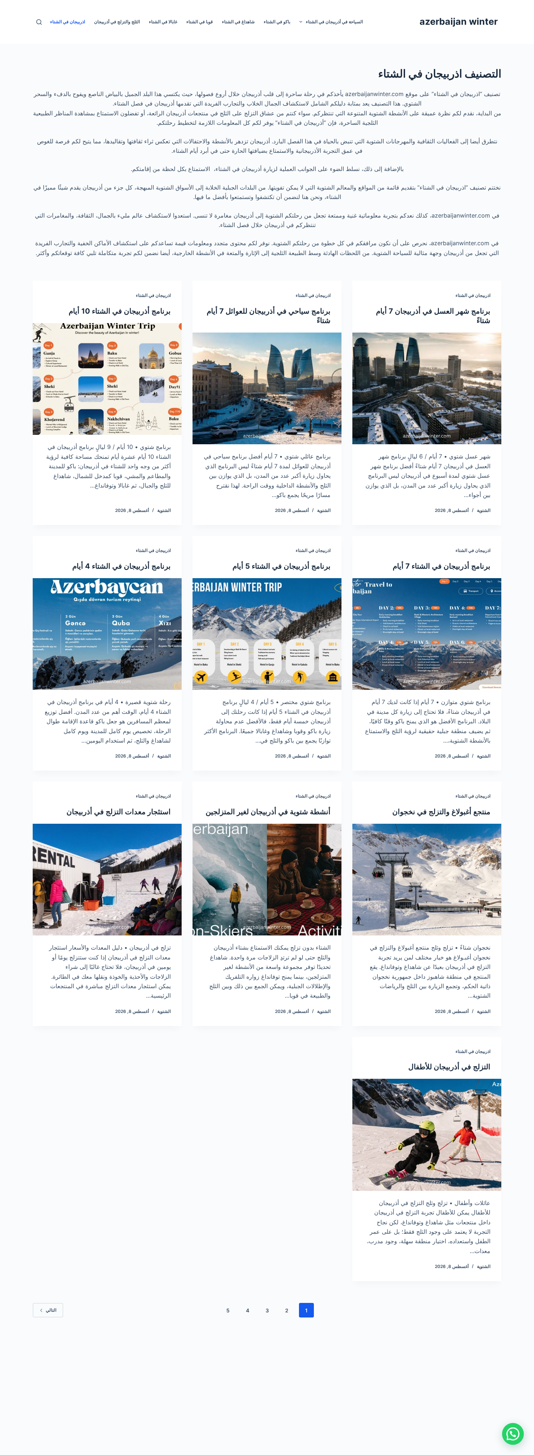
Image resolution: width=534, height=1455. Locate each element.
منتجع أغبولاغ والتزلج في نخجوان (441, 811)
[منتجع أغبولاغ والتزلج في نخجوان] (426, 880)
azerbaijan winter (459, 21)
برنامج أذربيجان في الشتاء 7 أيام (441, 566)
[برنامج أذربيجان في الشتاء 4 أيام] (107, 634)
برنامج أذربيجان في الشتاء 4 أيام (121, 566)
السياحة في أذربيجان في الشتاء (334, 21)
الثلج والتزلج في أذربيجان (117, 21)
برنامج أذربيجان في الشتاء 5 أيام (281, 566)
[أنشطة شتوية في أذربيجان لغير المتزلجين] (267, 880)
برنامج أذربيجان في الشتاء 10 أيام (120, 311)
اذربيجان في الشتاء (67, 21)
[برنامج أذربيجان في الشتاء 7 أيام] (426, 634)
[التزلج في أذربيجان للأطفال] (426, 1135)
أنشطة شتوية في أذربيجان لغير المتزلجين (268, 811)
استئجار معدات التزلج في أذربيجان (118, 811)
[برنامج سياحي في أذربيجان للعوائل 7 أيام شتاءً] (267, 389)
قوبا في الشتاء (199, 21)
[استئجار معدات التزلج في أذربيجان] (107, 880)
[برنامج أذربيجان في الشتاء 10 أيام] (107, 379)
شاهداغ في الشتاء (238, 21)
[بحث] (39, 22)
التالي (51, 1310)
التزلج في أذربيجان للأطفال (449, 1066)
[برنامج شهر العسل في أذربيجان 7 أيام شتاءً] (426, 389)
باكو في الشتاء (277, 21)
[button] (513, 1434)
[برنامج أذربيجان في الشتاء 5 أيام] (267, 634)
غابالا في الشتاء (163, 21)
